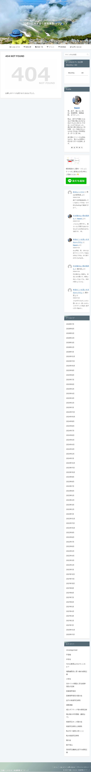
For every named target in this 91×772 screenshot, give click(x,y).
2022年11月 (70, 523)
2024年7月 (70, 431)
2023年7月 (70, 486)
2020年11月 (70, 634)
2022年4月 (70, 556)
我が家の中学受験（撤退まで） (75, 715)
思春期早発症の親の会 (74, 696)
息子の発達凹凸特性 (73, 700)
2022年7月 (70, 542)
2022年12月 (70, 519)
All (82, 73)
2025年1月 (70, 407)
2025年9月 (70, 370)
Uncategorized (71, 650)
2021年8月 (70, 593)
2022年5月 (70, 551)
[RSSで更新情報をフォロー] (82, 147)
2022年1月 (70, 569)
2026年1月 (70, 352)
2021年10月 (70, 583)
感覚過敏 (69, 705)
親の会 (68, 740)
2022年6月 (70, 546)
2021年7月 (70, 597)
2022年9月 (70, 532)
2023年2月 (70, 509)
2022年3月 (70, 560)
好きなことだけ (78, 192)
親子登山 (69, 745)
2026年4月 (70, 338)
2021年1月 (70, 625)
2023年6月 (70, 491)
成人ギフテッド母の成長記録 (76, 709)
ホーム (56, 767)
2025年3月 (70, 398)
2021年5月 (70, 607)
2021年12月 (70, 574)
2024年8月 (70, 426)
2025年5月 (70, 389)
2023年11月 (70, 468)
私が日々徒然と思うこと (75, 731)
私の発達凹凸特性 (72, 736)
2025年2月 (70, 403)
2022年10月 (70, 528)
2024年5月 (70, 440)
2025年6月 (70, 384)
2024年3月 (70, 449)
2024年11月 (70, 412)
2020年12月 (70, 630)
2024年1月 (70, 458)
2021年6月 (70, 602)
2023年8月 (70, 481)
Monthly (71, 73)
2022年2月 (70, 565)
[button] (87, 55)
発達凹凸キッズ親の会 (74, 722)
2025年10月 (70, 366)
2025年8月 (70, 375)
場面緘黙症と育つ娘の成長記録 (76, 672)
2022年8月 (70, 537)
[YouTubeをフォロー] (74, 147)
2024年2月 (70, 454)
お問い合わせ (71, 767)
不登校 (68, 655)
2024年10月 (70, 417)
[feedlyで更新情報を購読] (79, 147)
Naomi (77, 108)
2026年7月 (70, 324)
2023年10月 (70, 472)
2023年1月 (70, 514)
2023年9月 (70, 477)
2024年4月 (70, 444)
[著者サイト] (72, 147)
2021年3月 (70, 616)
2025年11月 (70, 361)
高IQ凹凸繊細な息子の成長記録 (76, 751)
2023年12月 (70, 463)
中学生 (68, 659)
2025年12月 (70, 356)
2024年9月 (70, 421)
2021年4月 (70, 611)
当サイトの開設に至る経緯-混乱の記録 (76, 685)
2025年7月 (70, 380)
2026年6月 (70, 329)
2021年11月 (70, 579)
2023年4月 (70, 500)
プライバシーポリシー (83, 767)
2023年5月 (70, 495)
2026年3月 (70, 342)
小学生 (68, 679)
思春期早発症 (71, 691)
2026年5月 (70, 333)
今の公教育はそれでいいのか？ (75, 665)
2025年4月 (70, 393)
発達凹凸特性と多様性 (74, 726)
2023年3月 (70, 505)
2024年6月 (70, 435)
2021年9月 (70, 588)
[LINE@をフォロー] (77, 147)
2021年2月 (70, 620)
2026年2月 (70, 347)
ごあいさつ (62, 767)
